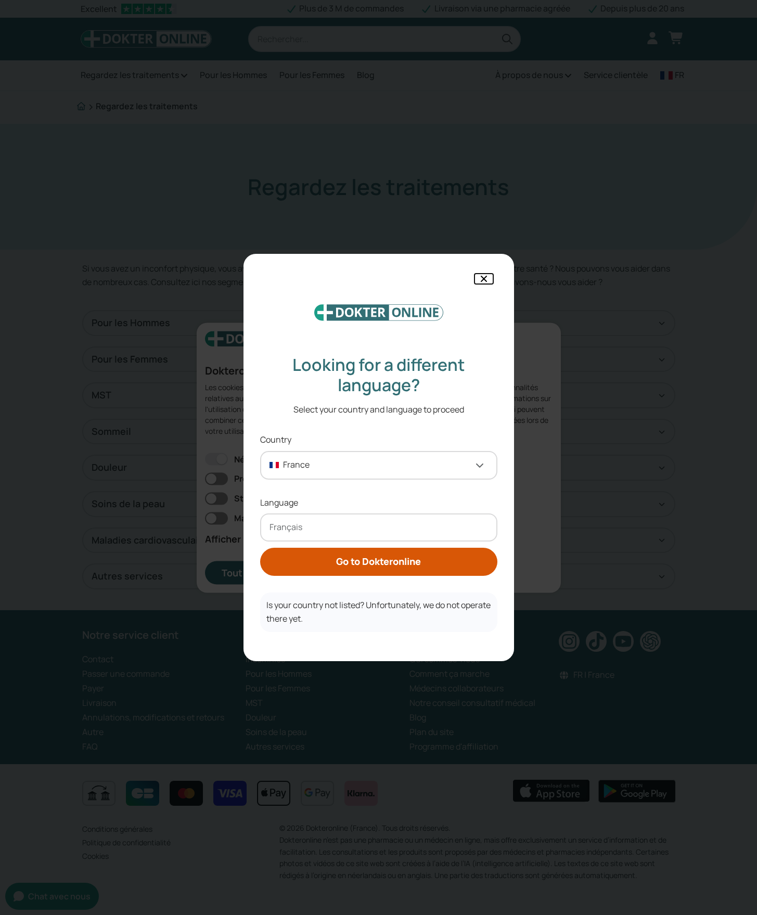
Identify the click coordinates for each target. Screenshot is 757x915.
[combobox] (378, 465)
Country (275, 439)
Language (279, 502)
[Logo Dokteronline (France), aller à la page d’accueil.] (378, 312)
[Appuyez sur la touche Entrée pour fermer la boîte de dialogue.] (483, 279)
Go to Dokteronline (378, 561)
